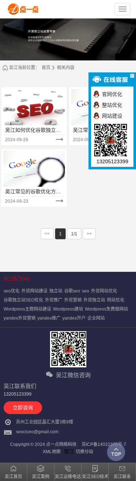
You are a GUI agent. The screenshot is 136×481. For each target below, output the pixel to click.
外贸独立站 (94, 300)
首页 (46, 67)
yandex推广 (49, 318)
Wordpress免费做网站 (106, 309)
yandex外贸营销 (20, 318)
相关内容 (65, 67)
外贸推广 (53, 300)
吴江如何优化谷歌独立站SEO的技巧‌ (33, 130)
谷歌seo (72, 291)
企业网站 (96, 318)
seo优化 (12, 291)
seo (85, 291)
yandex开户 (74, 318)
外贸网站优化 (104, 291)
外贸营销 (73, 300)
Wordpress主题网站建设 (27, 309)
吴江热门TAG (16, 279)
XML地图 (52, 451)
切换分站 (84, 451)
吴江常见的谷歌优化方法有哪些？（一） (33, 192)
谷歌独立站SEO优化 (23, 300)
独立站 (55, 291)
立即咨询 (23, 407)
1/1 (74, 233)
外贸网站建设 (34, 291)
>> (89, 233)
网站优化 (115, 300)
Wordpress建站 (68, 309)
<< (47, 233)
